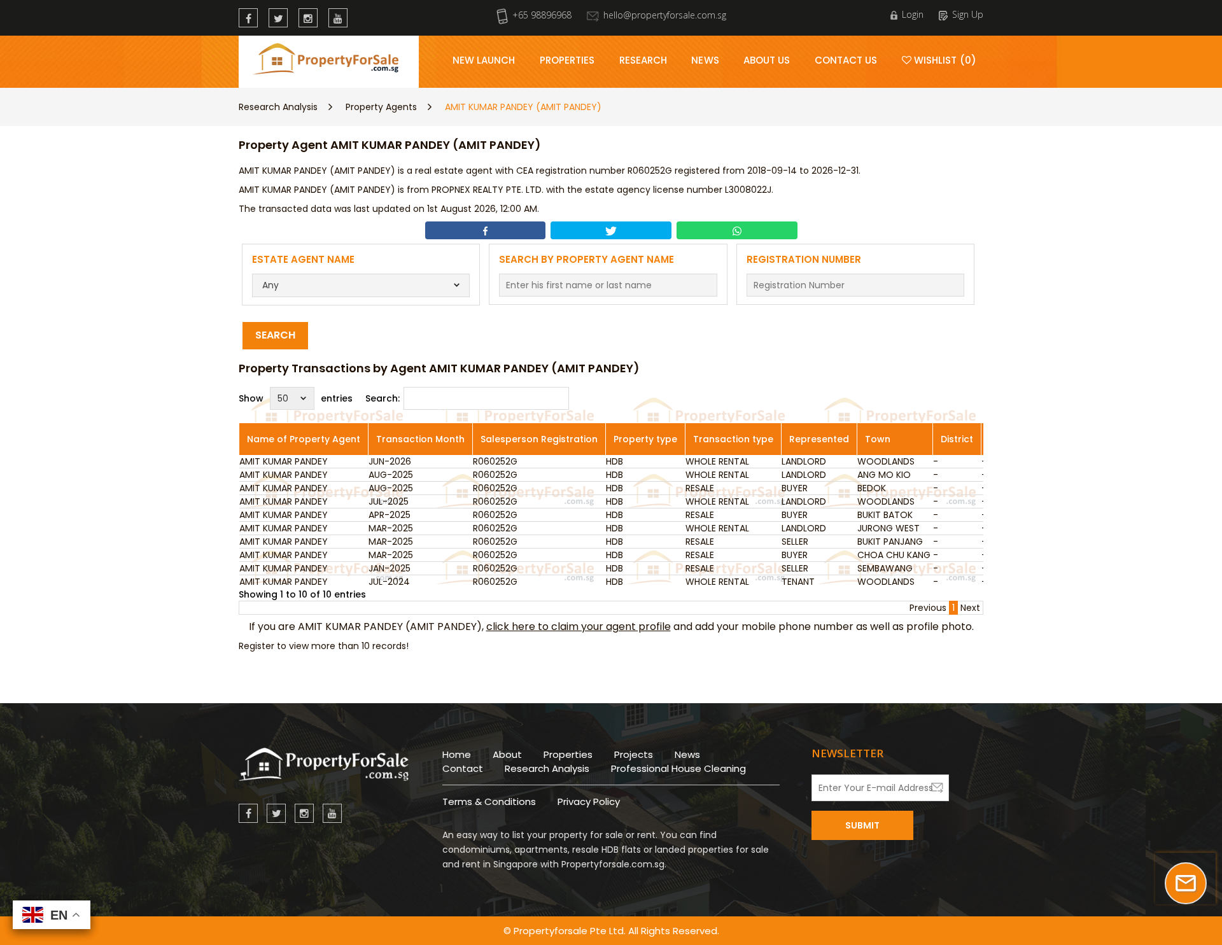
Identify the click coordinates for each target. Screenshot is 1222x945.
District (957, 439)
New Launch (484, 60)
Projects (633, 754)
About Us (766, 60)
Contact (462, 768)
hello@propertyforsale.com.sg (664, 15)
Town (877, 439)
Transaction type (733, 439)
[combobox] (361, 285)
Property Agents (381, 107)
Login (913, 14)
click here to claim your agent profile (578, 626)
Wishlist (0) (943, 60)
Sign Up (967, 14)
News (705, 60)
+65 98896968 (542, 15)
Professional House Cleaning (678, 768)
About (507, 754)
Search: (382, 398)
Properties (567, 60)
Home (456, 754)
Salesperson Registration (539, 439)
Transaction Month (420, 439)
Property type (645, 439)
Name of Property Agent (303, 439)
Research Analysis (278, 107)
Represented (819, 439)
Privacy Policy (589, 801)
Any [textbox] (270, 285)
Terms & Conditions (489, 801)
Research (643, 60)
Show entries (296, 398)
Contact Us (846, 60)
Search (275, 335)
